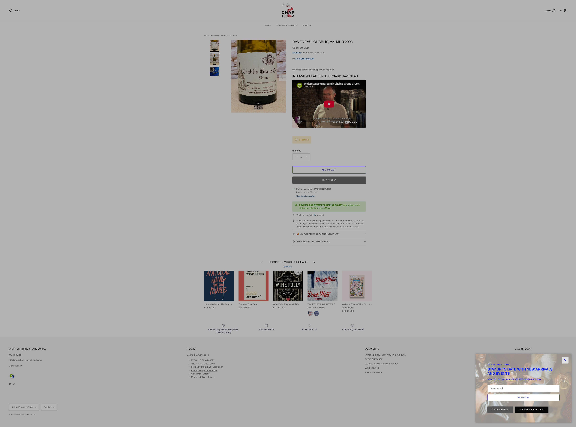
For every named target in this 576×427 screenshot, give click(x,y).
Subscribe (523, 397)
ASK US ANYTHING (500, 410)
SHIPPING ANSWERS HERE (531, 410)
